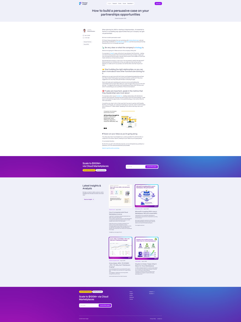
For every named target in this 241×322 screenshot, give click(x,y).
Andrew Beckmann (134, 40)
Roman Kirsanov (91, 31)
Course (131, 299)
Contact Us (159, 318)
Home (131, 291)
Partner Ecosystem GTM (120, 18)
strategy (138, 48)
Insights (131, 293)
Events (131, 295)
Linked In (151, 291)
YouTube (151, 293)
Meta (127, 41)
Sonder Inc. (119, 96)
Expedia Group (120, 41)
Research (132, 297)
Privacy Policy (153, 318)
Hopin (112, 53)
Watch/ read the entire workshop (110, 148)
